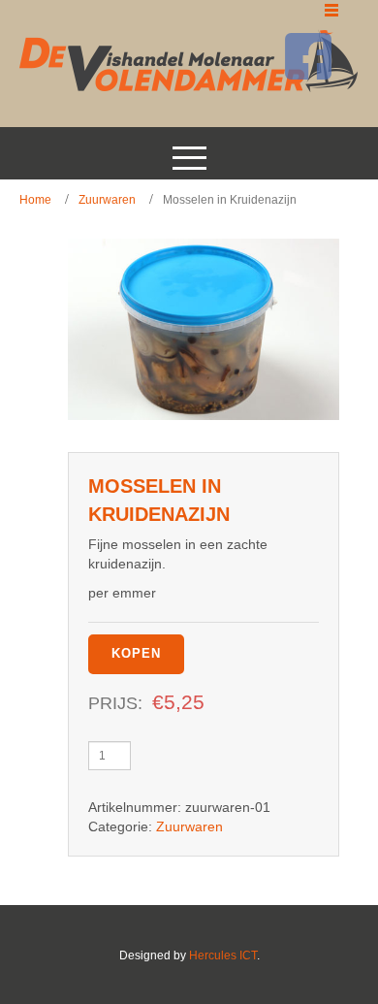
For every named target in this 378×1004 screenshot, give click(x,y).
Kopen (136, 653)
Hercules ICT (223, 955)
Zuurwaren (107, 200)
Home (35, 200)
